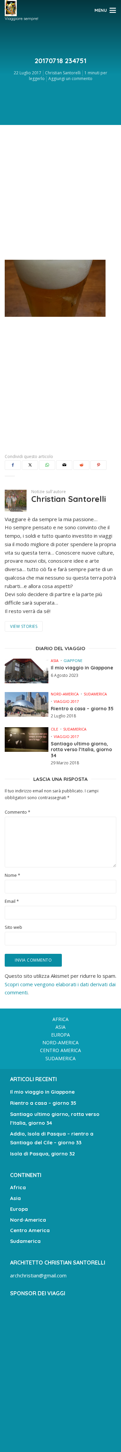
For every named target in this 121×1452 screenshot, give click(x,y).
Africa (60, 1019)
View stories (23, 626)
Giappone (73, 660)
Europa (60, 1034)
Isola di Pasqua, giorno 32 (42, 1153)
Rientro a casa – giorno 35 (82, 709)
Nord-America (65, 693)
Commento (17, 812)
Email (12, 901)
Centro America (60, 1050)
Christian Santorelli (63, 73)
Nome (12, 875)
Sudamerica (95, 693)
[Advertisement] (60, 190)
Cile (54, 729)
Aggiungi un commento (70, 78)
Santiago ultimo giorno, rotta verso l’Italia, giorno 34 (81, 750)
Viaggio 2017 (66, 701)
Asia (54, 660)
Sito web (13, 927)
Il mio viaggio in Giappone (82, 668)
